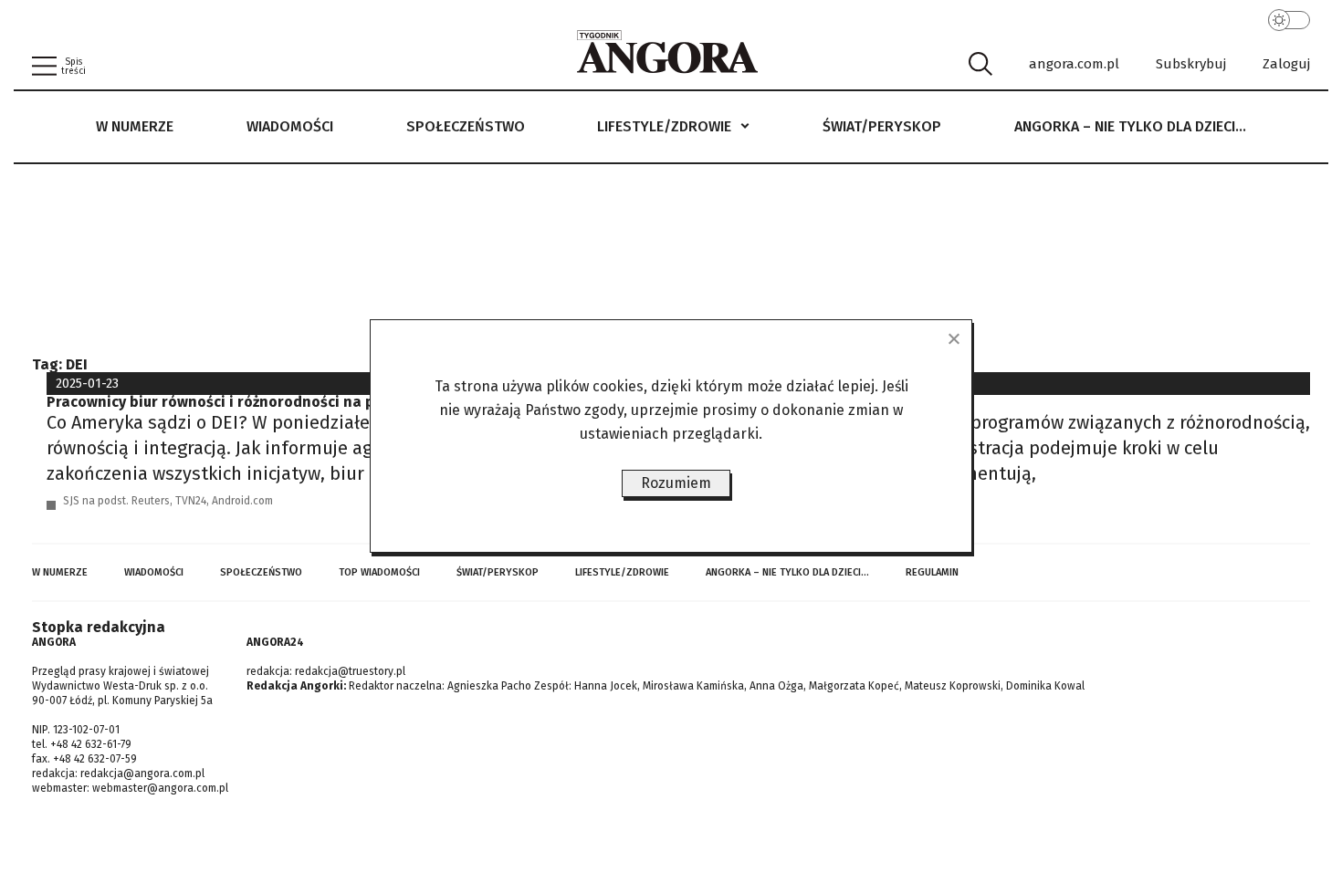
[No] (953, 338)
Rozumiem (676, 483)
